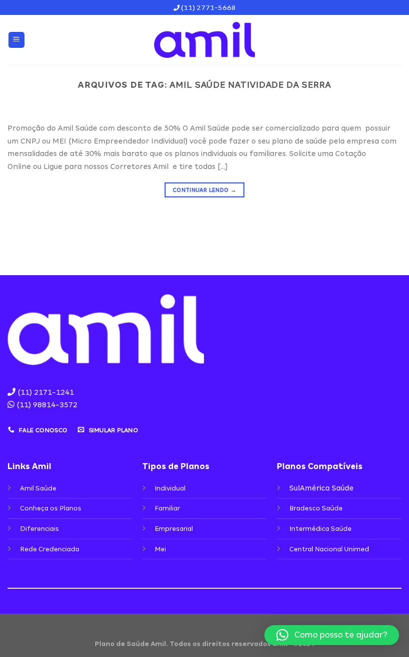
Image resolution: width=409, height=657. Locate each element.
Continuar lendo (204, 190)
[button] (331, 635)
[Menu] (16, 40)
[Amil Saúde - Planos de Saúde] (204, 40)
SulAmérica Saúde (321, 488)
